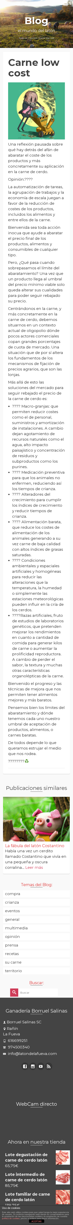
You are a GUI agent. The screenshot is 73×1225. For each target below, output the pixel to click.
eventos (12, 911)
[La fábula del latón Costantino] (36, 819)
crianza (12, 902)
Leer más (34, 867)
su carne (13, 962)
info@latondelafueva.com (32, 1053)
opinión (12, 936)
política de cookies (10, 1218)
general (12, 919)
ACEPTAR (36, 1221)
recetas (12, 953)
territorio (13, 971)
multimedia (16, 928)
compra (12, 893)
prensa (11, 945)
